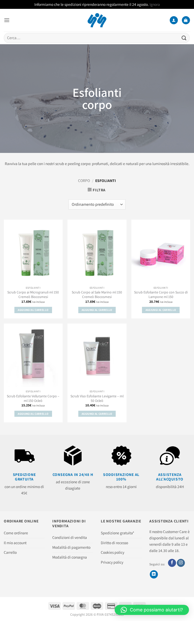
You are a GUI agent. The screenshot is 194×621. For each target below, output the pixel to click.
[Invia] (184, 38)
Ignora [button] (155, 4)
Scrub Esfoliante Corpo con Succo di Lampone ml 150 (161, 294)
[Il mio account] (174, 20)
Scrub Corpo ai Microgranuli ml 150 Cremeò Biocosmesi (33, 294)
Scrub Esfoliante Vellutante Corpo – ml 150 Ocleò (33, 398)
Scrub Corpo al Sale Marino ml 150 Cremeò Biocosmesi (97, 294)
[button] (7, 20)
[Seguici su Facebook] (172, 563)
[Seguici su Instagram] (181, 563)
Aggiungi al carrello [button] (33, 310)
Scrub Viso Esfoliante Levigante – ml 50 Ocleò (97, 398)
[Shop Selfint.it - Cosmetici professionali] (97, 20)
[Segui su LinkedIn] (154, 574)
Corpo (84, 180)
